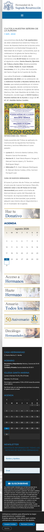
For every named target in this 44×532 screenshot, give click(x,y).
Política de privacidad (26, 507)
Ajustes (6, 528)
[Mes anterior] (6, 229)
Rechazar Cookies (27, 524)
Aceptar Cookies (10, 524)
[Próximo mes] (37, 229)
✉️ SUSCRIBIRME (18, 483)
